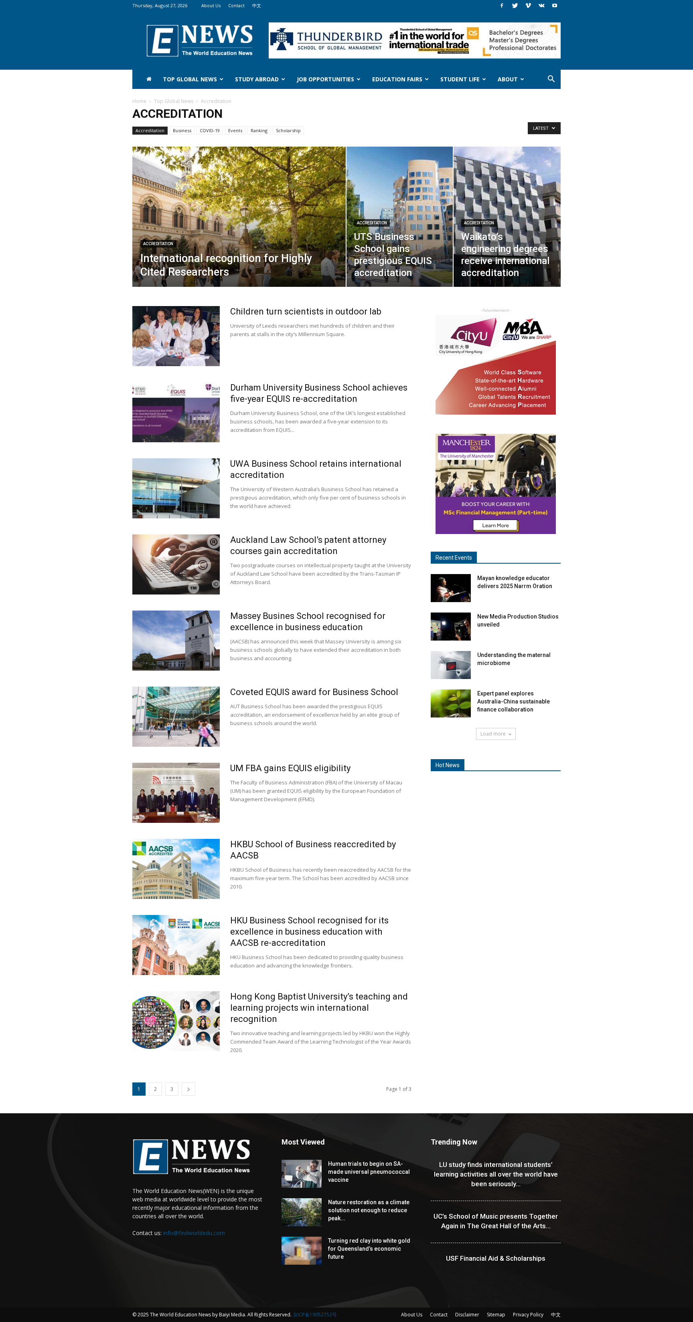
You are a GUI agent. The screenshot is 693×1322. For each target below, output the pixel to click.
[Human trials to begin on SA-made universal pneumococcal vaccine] (302, 1174)
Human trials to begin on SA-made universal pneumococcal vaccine (369, 1172)
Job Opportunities (325, 79)
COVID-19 (210, 130)
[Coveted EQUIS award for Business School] (176, 717)
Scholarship (288, 130)
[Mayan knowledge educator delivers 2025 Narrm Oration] (451, 588)
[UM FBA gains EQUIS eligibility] (176, 793)
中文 (256, 5)
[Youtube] (555, 5)
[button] (551, 80)
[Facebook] (502, 5)
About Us (211, 5)
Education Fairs (397, 79)
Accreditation (150, 130)
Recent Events (454, 557)
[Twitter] (515, 5)
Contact (236, 5)
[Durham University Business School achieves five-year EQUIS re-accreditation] (176, 412)
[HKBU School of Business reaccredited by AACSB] (176, 869)
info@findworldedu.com (194, 1233)
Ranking (259, 130)
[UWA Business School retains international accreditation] (176, 488)
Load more (493, 733)
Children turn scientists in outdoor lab (305, 311)
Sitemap (496, 1314)
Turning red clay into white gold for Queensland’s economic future (369, 1248)
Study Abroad (257, 79)
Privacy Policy (528, 1314)
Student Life (460, 79)
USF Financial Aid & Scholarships (495, 1258)
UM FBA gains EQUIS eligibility (290, 768)
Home (139, 101)
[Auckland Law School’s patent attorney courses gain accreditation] (176, 564)
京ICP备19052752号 (315, 1314)
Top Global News (190, 79)
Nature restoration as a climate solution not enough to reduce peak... (368, 1210)
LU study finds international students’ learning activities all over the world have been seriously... (496, 1174)
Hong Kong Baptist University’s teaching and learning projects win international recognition (319, 1008)
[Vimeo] (528, 5)
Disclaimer (467, 1314)
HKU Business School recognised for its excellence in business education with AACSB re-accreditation (309, 931)
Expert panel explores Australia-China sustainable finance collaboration (513, 701)
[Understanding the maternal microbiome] (451, 665)
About (508, 79)
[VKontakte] (541, 5)
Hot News (448, 765)
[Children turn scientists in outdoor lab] (176, 336)
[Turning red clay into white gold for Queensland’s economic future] (302, 1251)
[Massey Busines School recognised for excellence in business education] (176, 641)
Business (182, 130)
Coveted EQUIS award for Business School (314, 692)
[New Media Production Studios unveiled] (451, 627)
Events (235, 130)
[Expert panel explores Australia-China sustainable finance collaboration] (451, 703)
